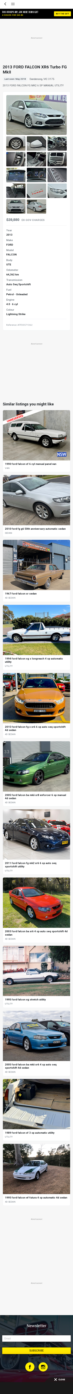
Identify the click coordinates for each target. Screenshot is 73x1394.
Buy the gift (62, 14)
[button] (15, 143)
